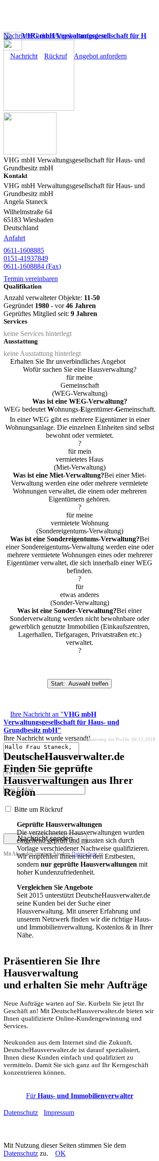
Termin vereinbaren (31, 278)
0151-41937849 (26, 258)
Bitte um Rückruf (38, 809)
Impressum (59, 1112)
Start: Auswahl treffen (79, 683)
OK (60, 1153)
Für (79, 1095)
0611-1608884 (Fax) (32, 266)
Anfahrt (14, 238)
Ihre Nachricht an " (61, 722)
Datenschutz (21, 1112)
